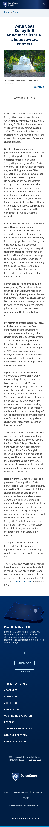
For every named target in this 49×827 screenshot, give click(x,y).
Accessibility (38, 792)
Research (10, 722)
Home (7, 12)
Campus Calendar (15, 741)
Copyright (25, 798)
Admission (10, 696)
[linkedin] (18, 653)
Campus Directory (15, 735)
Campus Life (11, 709)
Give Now (24, 671)
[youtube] (31, 653)
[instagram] (37, 653)
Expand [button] (38, 87)
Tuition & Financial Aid (18, 728)
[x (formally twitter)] (24, 653)
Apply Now (24, 663)
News (15, 12)
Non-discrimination (21, 792)
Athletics (10, 703)
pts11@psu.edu (23, 581)
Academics (11, 690)
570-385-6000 (35, 760)
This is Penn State (15, 684)
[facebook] (11, 653)
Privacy (7, 792)
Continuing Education (18, 716)
